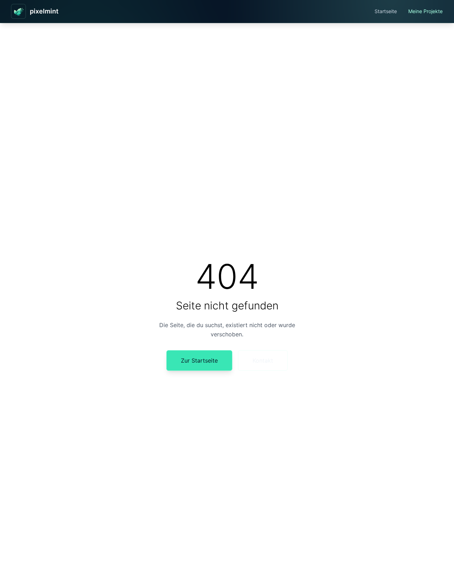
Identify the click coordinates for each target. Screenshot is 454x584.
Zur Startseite (199, 360)
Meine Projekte (425, 11)
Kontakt (263, 360)
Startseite (386, 11)
